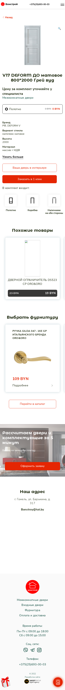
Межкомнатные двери (17, 98)
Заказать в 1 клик (30, 179)
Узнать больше (12, 157)
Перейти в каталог (32, 404)
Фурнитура (32, 610)
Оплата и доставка (32, 615)
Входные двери (32, 605)
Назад (8, 17)
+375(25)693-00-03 (39, 4)
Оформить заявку (32, 466)
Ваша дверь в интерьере (30, 168)
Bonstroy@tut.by (32, 509)
